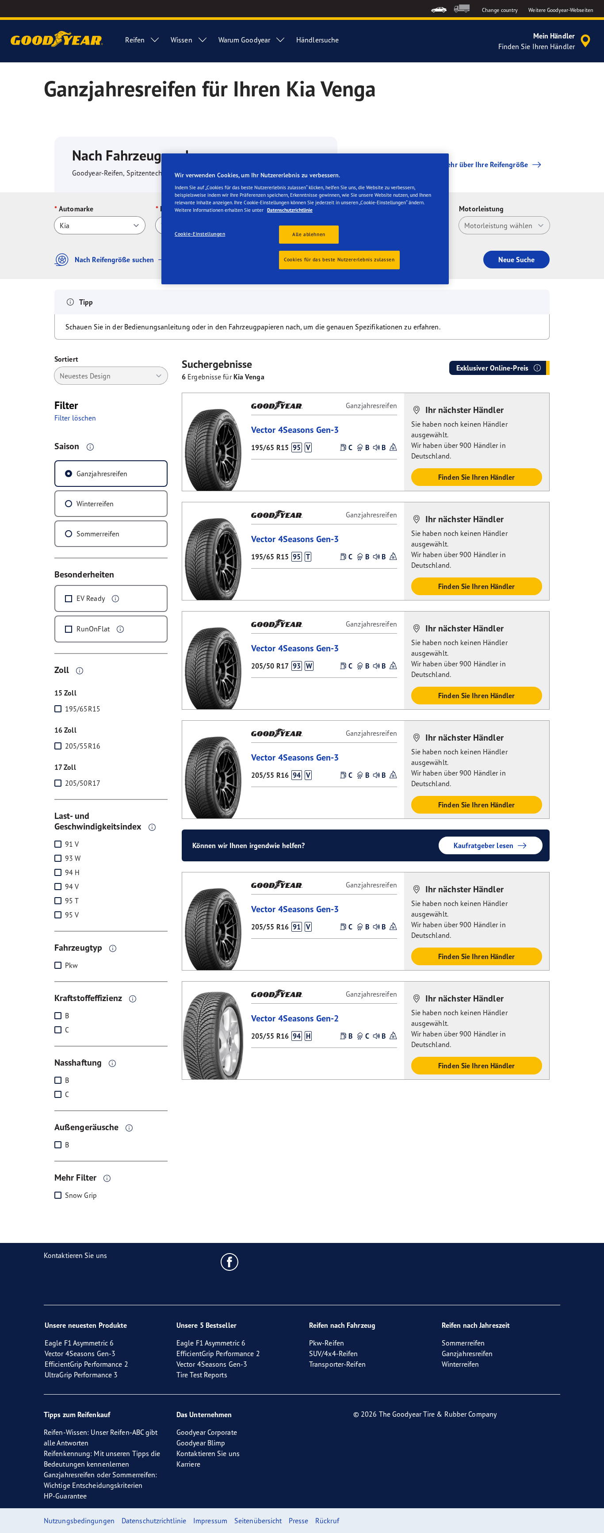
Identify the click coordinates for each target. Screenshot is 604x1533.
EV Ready (90, 598)
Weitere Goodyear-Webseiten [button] (560, 10)
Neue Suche (516, 259)
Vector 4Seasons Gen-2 (295, 1018)
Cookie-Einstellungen (200, 234)
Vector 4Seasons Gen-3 (295, 429)
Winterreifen (95, 503)
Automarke (76, 208)
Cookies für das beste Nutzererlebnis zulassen (339, 259)
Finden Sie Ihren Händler (476, 477)
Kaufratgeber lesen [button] (483, 845)
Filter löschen (75, 417)
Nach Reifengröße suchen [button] (114, 259)
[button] (90, 446)
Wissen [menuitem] (181, 39)
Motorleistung (481, 208)
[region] (305, 219)
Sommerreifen (97, 533)
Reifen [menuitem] (135, 39)
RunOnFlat (93, 628)
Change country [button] (500, 10)
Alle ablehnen (308, 234)
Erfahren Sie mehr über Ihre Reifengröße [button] (465, 164)
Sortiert (66, 359)
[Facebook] (230, 1261)
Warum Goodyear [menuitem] (244, 39)
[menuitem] (439, 8)
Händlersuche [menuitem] (317, 39)
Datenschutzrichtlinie (290, 210)
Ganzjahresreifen (102, 473)
